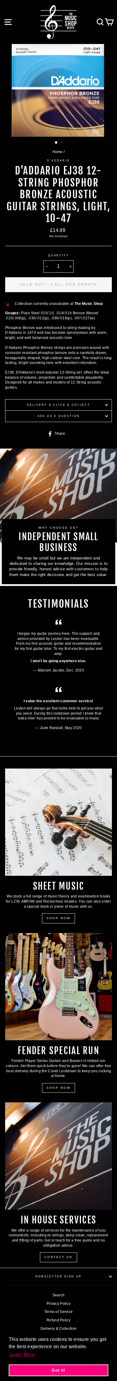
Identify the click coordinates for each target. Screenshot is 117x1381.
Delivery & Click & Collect (58, 404)
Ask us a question (59, 416)
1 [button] (56, 142)
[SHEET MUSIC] (58, 822)
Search (58, 1295)
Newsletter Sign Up (58, 1276)
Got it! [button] (58, 1370)
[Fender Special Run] (58, 986)
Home (57, 152)
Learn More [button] (22, 1354)
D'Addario (58, 160)
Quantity (58, 255)
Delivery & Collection (58, 1328)
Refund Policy (58, 1320)
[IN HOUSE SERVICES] (58, 1156)
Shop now (58, 1087)
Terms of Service (58, 1312)
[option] (58, 90)
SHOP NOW (58, 918)
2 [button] (61, 143)
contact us (58, 1257)
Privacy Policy (58, 1303)
